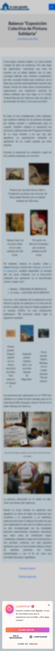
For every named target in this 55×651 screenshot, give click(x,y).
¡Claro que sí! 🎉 (27, 630)
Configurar (40, 637)
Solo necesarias (15, 637)
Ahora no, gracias (28, 644)
